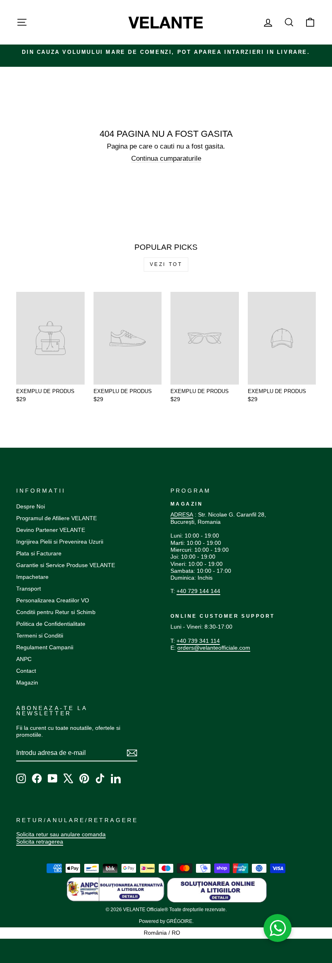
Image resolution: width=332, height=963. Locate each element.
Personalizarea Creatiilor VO (52, 600)
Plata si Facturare (39, 553)
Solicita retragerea (39, 841)
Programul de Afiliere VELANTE (56, 518)
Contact (26, 671)
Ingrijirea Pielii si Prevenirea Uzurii (59, 541)
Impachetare (32, 577)
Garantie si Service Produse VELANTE (65, 565)
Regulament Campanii (44, 647)
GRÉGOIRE (179, 921)
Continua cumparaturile (166, 158)
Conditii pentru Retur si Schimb (56, 612)
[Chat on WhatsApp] (278, 928)
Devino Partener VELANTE (50, 530)
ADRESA (181, 514)
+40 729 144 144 (198, 591)
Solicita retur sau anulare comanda (61, 834)
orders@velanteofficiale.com (213, 647)
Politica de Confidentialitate (50, 624)
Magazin (27, 682)
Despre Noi (30, 506)
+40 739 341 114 (198, 641)
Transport (28, 588)
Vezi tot (166, 264)
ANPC (24, 659)
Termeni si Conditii (39, 635)
